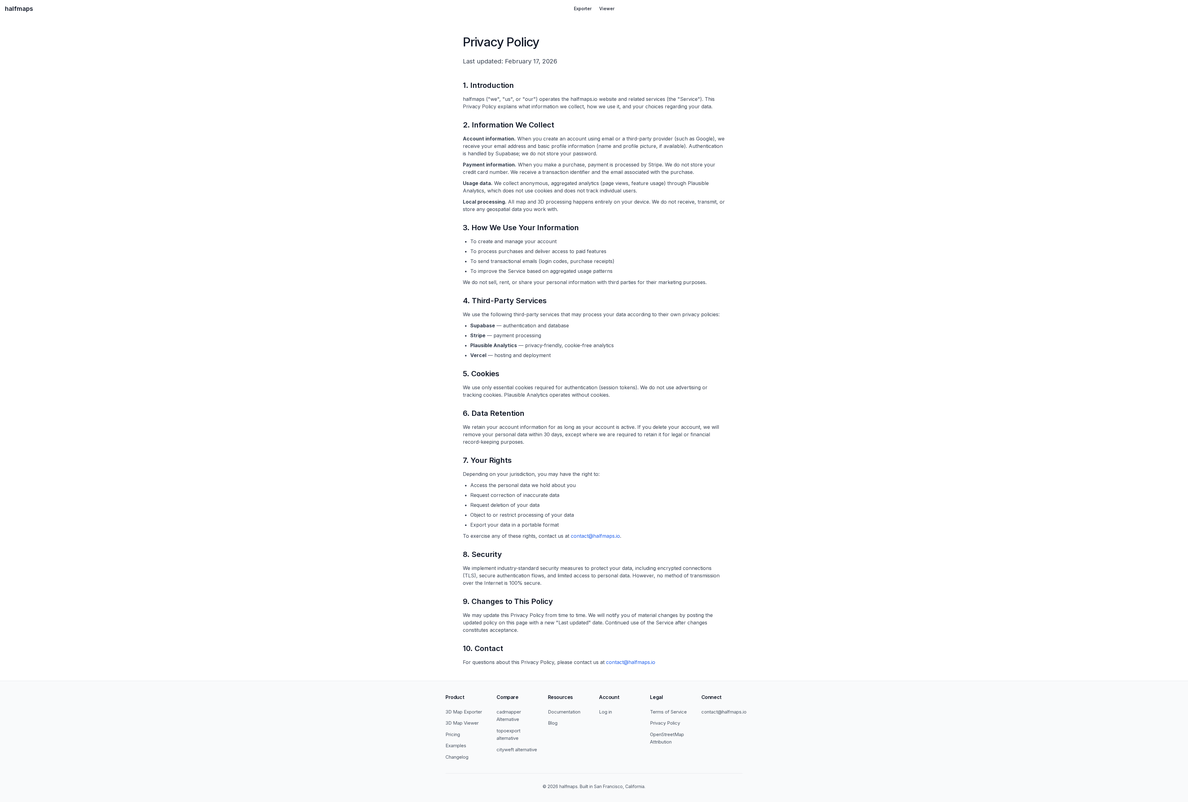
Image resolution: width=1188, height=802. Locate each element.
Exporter (583, 8)
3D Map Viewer (462, 723)
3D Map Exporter (464, 712)
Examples (456, 745)
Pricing (453, 734)
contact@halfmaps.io (595, 536)
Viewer (606, 8)
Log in (605, 712)
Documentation (564, 712)
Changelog (457, 757)
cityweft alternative (517, 749)
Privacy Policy (665, 723)
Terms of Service (668, 712)
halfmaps (19, 8)
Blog (552, 723)
